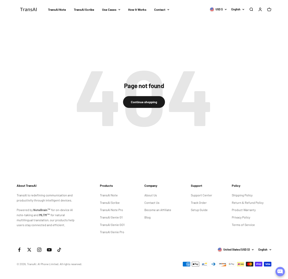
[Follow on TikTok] (59, 249)
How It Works (137, 9)
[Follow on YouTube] (49, 249)
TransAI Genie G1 (111, 217)
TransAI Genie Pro (112, 232)
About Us (150, 195)
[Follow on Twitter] (29, 249)
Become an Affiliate (157, 210)
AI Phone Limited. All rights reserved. (60, 264)
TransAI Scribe (84, 9)
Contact (159, 9)
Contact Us (151, 202)
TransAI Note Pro (111, 210)
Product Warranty (244, 210)
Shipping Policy (242, 195)
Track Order (199, 202)
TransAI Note (57, 9)
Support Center (201, 195)
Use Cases (109, 9)
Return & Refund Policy (248, 202)
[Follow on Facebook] (19, 249)
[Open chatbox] (280, 271)
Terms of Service (243, 225)
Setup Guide (199, 210)
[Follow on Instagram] (39, 249)
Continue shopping (144, 102)
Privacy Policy (241, 217)
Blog (147, 217)
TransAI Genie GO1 (112, 225)
